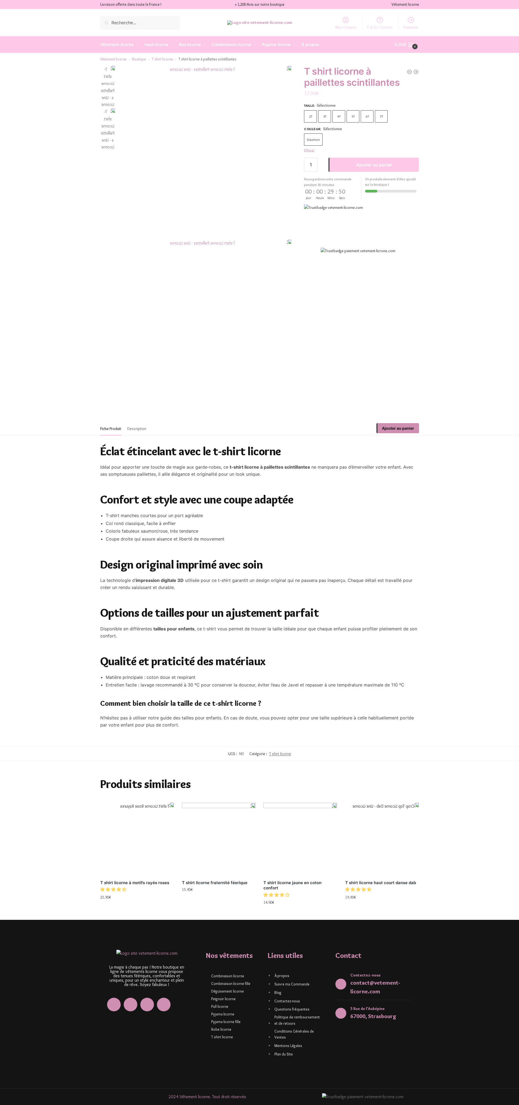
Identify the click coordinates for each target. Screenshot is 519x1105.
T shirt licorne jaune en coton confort (292, 885)
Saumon (313, 139)
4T (339, 116)
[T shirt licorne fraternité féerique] (219, 839)
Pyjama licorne (222, 1014)
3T (324, 116)
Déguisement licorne (227, 991)
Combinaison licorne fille (230, 983)
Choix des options (137, 908)
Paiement (410, 27)
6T (367, 116)
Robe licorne (221, 1029)
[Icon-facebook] (114, 1004)
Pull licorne (219, 1006)
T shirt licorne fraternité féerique (214, 882)
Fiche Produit (110, 428)
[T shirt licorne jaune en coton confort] (300, 839)
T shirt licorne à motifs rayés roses (134, 882)
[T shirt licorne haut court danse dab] (382, 839)
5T (353, 116)
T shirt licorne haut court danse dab (380, 882)
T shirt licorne (162, 59)
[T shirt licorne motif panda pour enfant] (416, 72)
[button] (114, 889)
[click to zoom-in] (204, 152)
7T (381, 116)
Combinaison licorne (227, 975)
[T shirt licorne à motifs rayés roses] (137, 839)
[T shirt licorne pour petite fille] (409, 72)
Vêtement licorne (113, 59)
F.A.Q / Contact (380, 27)
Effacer (309, 150)
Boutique (139, 59)
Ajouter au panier (374, 164)
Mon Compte (345, 27)
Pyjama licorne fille (226, 1021)
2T (310, 116)
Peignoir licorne (223, 998)
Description (136, 428)
